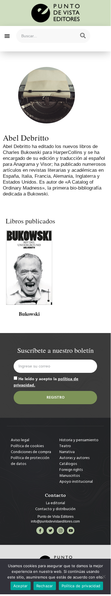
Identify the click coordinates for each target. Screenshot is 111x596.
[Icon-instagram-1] (60, 530)
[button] (7, 36)
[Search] (83, 36)
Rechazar (44, 586)
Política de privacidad (81, 586)
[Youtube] (70, 530)
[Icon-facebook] (40, 530)
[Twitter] (50, 530)
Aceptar (20, 586)
